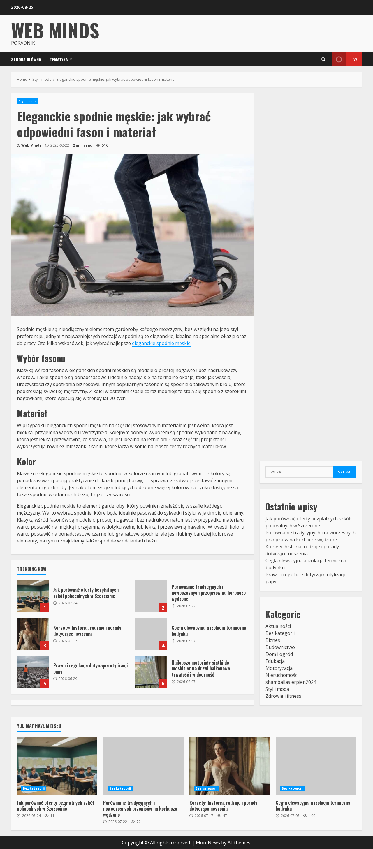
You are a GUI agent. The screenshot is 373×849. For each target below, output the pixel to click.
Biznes (272, 640)
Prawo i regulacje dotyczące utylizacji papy (33, 672)
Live (354, 59)
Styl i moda (27, 101)
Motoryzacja (279, 668)
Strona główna (26, 59)
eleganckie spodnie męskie (161, 343)
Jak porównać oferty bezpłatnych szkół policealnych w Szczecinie (33, 596)
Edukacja (275, 661)
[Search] (323, 59)
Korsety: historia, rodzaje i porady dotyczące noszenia (33, 634)
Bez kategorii (280, 633)
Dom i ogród (279, 654)
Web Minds (55, 30)
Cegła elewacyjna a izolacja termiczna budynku (151, 634)
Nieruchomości (281, 675)
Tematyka (59, 59)
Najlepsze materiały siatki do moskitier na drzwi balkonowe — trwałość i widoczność (151, 672)
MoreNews (208, 842)
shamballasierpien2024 (290, 682)
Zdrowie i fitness (283, 696)
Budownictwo (280, 647)
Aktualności (278, 626)
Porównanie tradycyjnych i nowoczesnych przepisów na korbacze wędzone (151, 596)
